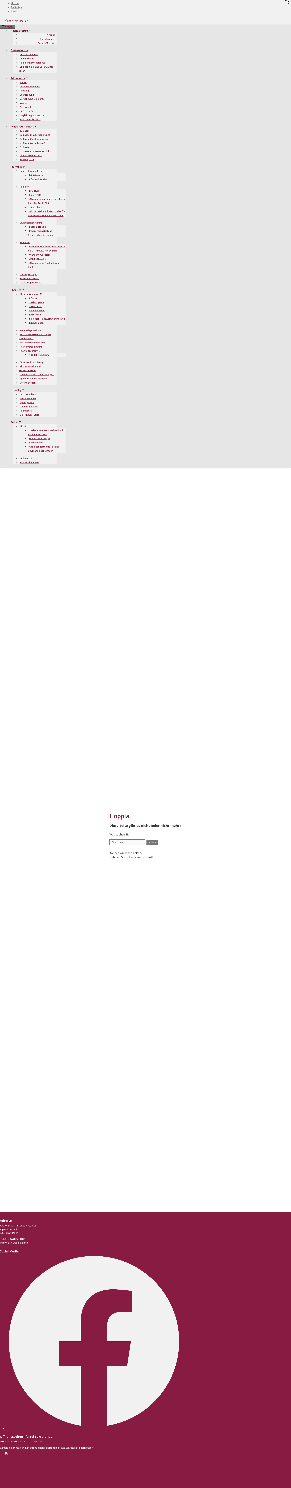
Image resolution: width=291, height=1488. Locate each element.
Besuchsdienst (28, 398)
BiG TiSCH (34, 190)
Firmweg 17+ (27, 159)
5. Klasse (25, 147)
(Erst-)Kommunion (30, 86)
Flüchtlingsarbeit (29, 278)
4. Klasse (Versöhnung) (32, 143)
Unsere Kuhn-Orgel (39, 438)
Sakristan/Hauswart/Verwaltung (47, 318)
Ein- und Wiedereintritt (32, 342)
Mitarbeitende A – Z (31, 294)
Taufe (23, 82)
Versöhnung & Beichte (32, 98)
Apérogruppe (27, 402)
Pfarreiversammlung (31, 346)
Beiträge (16, 7)
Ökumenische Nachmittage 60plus (44, 265)
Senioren (25, 242)
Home (15, 3)
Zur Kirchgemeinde (30, 330)
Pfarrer (33, 298)
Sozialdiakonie (37, 310)
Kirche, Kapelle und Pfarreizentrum (30, 368)
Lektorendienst (28, 394)
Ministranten (36, 175)
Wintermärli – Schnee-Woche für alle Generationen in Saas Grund (46, 213)
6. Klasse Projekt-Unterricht (35, 151)
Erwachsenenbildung (31, 222)
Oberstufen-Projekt (31, 155)
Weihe (23, 102)
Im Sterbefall (27, 111)
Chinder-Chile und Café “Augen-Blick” (36, 68)
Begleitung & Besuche (32, 115)
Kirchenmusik (36, 322)
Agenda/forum (19, 30)
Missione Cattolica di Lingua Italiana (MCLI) (35, 336)
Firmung (24, 90)
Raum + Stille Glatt (30, 119)
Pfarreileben (18, 167)
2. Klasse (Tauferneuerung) (35, 134)
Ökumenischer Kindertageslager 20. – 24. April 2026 (46, 201)
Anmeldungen (47, 38)
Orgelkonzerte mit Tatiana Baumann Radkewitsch (43, 448)
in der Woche (27, 58)
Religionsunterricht (22, 126)
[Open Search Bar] (287, 1)
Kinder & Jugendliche (31, 170)
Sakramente (18, 78)
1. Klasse (25, 130)
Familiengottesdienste (32, 62)
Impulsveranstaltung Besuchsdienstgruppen (41, 232)
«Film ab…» (26, 458)
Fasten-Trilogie (37, 226)
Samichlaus (35, 207)
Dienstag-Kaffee (29, 406)
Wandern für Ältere (39, 254)
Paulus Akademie (29, 462)
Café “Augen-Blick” (30, 282)
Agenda (51, 34)
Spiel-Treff (35, 194)
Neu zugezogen (28, 274)
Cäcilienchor (36, 442)
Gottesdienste (19, 50)
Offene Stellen (28, 382)
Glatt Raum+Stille (29, 414)
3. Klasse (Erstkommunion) (34, 138)
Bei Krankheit (27, 106)
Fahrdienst (26, 410)
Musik (23, 426)
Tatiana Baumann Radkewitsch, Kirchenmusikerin (46, 432)
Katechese (35, 314)
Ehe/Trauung (27, 94)
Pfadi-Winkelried (38, 179)
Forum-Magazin (46, 43)
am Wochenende (29, 54)
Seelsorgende (36, 302)
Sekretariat (35, 306)
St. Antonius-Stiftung (31, 362)
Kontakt (142, 857)
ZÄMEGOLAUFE (37, 258)
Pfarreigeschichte (30, 350)
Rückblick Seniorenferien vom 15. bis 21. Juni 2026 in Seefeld (47, 248)
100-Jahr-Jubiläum (39, 354)
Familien (24, 186)
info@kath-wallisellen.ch (14, 1242)
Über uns (16, 290)
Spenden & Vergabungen (33, 378)
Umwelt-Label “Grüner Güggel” (37, 374)
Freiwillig (16, 390)
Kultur (14, 422)
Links (14, 11)
